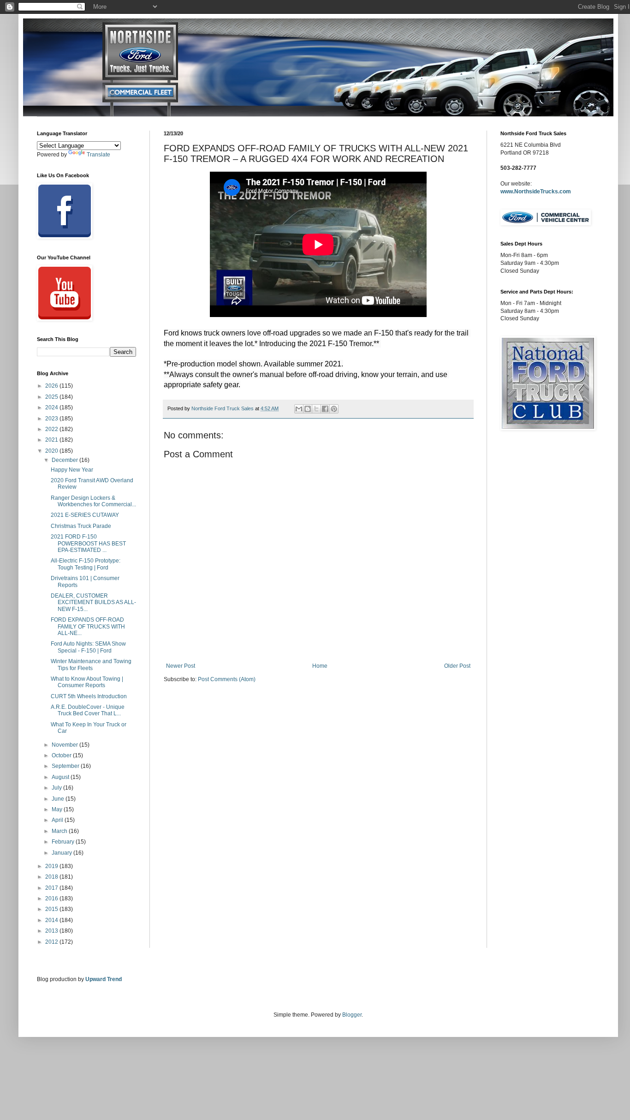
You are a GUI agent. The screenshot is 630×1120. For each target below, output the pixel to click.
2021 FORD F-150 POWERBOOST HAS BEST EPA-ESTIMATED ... (88, 543)
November (65, 745)
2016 (52, 898)
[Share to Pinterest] (334, 408)
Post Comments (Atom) (227, 679)
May (58, 809)
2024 (52, 407)
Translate (98, 154)
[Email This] (298, 408)
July (57, 788)
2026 (52, 386)
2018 (52, 877)
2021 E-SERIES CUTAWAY (85, 515)
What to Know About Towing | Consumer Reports (87, 682)
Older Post (457, 666)
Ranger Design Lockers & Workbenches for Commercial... (93, 501)
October (62, 755)
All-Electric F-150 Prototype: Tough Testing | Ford (85, 563)
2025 (52, 397)
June (58, 799)
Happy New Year (72, 470)
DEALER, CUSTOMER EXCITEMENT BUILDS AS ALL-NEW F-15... (93, 602)
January (62, 853)
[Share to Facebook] (325, 408)
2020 (52, 451)
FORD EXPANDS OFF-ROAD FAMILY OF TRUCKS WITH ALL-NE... (88, 626)
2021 (52, 440)
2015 (52, 909)
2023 (52, 418)
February (64, 842)
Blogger (352, 1015)
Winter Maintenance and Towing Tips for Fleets (91, 664)
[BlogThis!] (307, 408)
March (60, 831)
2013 (52, 931)
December (65, 460)
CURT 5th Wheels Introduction (89, 696)
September (66, 766)
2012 (52, 942)
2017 (52, 888)
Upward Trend (103, 979)
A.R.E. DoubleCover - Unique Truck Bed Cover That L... (88, 710)
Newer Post (180, 666)
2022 (52, 429)
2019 (52, 866)
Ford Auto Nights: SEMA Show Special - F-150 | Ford (88, 647)
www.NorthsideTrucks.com (535, 191)
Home (319, 666)
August (61, 777)
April (58, 820)
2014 (52, 920)
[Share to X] (316, 408)
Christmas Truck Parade (81, 526)
